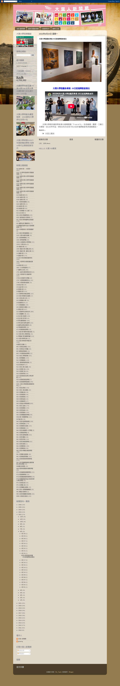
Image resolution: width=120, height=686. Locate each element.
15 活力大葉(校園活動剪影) (24, 258)
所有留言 (21, 653)
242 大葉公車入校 (21, 298)
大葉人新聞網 (22, 639)
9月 (21, 524)
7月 (21, 529)
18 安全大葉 (20, 285)
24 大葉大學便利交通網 (23, 296)
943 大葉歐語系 (21, 428)
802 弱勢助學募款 (21, 351)
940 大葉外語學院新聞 (23, 421)
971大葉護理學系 (21, 474)
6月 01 (23, 587)
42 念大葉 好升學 (21, 318)
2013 (20, 623)
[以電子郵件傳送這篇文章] (46, 133)
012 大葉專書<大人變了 (23, 210)
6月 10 (23, 572)
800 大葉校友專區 (21, 346)
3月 (21, 595)
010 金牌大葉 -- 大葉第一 (23, 169)
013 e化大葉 (20, 213)
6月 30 (23, 533)
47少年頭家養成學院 (22, 329)
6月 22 (23, 548)
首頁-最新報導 (21, 28)
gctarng (20, 641)
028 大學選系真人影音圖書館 (24, 229)
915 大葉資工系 (21, 371)
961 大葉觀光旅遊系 (22, 454)
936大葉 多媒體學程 (22, 417)
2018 (20, 610)
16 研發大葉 (20, 265)
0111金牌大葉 (20, 206)
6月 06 (23, 582)
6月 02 (23, 584)
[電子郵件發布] (43, 133)
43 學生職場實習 (21, 320)
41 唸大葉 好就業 (21, 316)
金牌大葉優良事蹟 (33, 28)
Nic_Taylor (58, 672)
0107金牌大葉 (20, 195)
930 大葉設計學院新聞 (23, 403)
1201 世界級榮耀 (21, 240)
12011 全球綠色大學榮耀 (23, 242)
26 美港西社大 (20, 302)
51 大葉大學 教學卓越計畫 (24, 331)
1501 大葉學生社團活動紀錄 (24, 261)
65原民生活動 (20, 344)
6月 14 (23, 567)
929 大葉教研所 (21, 401)
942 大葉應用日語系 (22, 426)
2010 (20, 630)
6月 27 (23, 541)
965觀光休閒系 (20, 466)
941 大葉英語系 (21, 423)
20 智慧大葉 (20, 289)
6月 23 (23, 546)
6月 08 (23, 577)
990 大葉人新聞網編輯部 (23, 489)
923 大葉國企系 (21, 392)
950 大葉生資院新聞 (22, 435)
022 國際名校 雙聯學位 (23, 223)
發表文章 (21, 650)
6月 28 (23, 538)
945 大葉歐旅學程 (21, 432)
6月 (21, 531)
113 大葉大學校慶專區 (22, 233)
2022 (20, 514)
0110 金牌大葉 (20, 204)
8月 (21, 526)
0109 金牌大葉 (20, 199)
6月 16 (23, 562)
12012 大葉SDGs (21, 244)
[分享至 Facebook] (52, 133)
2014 (20, 620)
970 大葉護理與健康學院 (23, 472)
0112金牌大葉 (20, 208)
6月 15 (23, 565)
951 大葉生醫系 (21, 437)
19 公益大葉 (20, 287)
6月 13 (23, 570)
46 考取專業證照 (21, 327)
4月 (21, 592)
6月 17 (23, 560)
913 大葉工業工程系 (22, 367)
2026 (20, 504)
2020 (20, 605)
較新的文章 (43, 140)
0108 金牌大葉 (20, 197)
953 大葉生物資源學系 (23, 441)
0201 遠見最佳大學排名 (23, 217)
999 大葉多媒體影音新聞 (23, 494)
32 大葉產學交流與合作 (23, 311)
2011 (20, 628)
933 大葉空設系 (21, 410)
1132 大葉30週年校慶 (22, 235)
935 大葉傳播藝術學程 (23, 414)
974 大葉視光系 (21, 482)
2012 (20, 625)
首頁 (71, 140)
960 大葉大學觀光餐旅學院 (24, 450)
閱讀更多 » (42, 130)
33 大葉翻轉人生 (21, 314)
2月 (21, 597)
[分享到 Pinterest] (53, 133)
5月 (21, 590)
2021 (20, 603)
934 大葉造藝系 (21, 412)
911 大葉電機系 (20, 358)
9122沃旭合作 (20, 364)
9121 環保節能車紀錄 (22, 362)
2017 (20, 613)
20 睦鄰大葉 (20, 291)
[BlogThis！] (48, 133)
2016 (20, 615)
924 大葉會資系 (21, 394)
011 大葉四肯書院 (21, 202)
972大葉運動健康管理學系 (24, 476)
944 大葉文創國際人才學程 (24, 430)
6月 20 (23, 553)
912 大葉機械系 (21, 360)
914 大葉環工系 (21, 369)
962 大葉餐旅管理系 (22, 456)
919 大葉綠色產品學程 (23, 379)
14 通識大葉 (20, 255)
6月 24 (23, 543)
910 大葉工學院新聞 (22, 355)
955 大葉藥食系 (21, 448)
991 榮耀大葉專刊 (21, 491)
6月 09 (23, 575)
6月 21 (23, 551)
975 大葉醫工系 (21, 485)
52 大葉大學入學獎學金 (23, 334)
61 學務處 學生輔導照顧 (23, 336)
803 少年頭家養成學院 (23, 353)
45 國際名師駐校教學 (22, 325)
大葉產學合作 (46, 28)
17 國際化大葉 (20, 270)
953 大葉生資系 (21, 444)
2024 (20, 509)
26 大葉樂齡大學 (21, 300)
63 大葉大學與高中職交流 (23, 340)
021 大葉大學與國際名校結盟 (24, 219)
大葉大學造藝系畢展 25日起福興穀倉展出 (53, 39)
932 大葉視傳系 (21, 408)
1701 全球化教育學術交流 (24, 272)
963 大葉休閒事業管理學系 (24, 459)
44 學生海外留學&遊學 (23, 323)
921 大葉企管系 (21, 388)
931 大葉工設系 (21, 405)
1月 (21, 600)
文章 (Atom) (46, 143)
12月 (21, 516)
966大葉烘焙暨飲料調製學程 (24, 468)
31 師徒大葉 (20, 309)
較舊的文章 (99, 140)
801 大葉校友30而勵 (22, 349)
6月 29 (23, 536)
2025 (20, 507)
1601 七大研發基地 (22, 267)
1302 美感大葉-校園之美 (23, 249)
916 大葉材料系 (21, 373)
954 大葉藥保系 (21, 446)
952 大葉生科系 (21, 439)
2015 (20, 618)
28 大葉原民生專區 (21, 307)
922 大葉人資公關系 (22, 390)
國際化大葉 (55, 28)
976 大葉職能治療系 (22, 487)
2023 (20, 512)
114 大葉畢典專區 (21, 237)
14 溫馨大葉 (20, 253)
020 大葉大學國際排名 (23, 215)
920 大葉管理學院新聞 (23, 382)
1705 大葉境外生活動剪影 (24, 274)
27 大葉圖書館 (20, 305)
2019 (20, 608)
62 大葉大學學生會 (21, 338)
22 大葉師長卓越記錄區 (23, 293)
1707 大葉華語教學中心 (23, 280)
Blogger (71, 672)
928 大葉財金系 (21, 399)
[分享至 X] (50, 133)
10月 (21, 521)
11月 (21, 519)
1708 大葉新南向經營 (22, 282)
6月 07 (23, 579)
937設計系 (19, 419)
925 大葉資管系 (21, 396)
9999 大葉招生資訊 (22, 496)
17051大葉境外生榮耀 (22, 278)
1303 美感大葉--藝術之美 (23, 251)
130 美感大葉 (20, 246)
